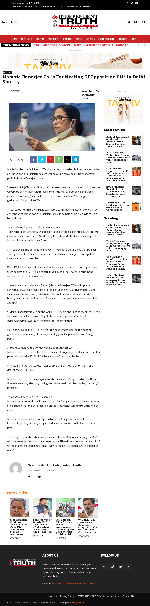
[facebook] (29, 476)
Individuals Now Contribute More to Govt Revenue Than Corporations (117, 206)
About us (52, 596)
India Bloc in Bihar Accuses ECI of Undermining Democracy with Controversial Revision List (65, 527)
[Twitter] (121, 567)
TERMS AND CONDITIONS (91, 596)
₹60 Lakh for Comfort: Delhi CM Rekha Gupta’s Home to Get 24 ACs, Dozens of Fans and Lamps (117, 174)
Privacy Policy (67, 596)
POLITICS (7, 72)
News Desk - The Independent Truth (90, 94)
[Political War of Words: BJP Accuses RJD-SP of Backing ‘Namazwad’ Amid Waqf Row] (42, 507)
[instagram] (34, 476)
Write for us (113, 596)
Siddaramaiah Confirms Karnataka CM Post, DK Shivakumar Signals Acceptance (18, 527)
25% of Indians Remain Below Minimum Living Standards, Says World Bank (115, 192)
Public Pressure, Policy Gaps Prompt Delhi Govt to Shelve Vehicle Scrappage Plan (118, 157)
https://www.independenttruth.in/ (42, 470)
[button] (143, 22)
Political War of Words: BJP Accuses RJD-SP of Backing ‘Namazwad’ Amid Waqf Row (42, 526)
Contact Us (128, 596)
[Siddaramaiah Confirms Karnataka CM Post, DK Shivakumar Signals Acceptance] (19, 507)
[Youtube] (129, 567)
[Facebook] (104, 567)
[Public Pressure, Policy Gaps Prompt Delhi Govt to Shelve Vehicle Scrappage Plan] (136, 156)
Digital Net (78, 602)
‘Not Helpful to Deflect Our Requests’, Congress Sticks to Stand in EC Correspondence (88, 526)
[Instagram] (112, 567)
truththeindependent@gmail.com (75, 583)
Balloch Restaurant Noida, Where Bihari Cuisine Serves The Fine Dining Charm (117, 142)
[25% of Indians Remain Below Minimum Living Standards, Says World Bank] (136, 190)
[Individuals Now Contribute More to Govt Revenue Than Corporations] (136, 206)
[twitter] (39, 476)
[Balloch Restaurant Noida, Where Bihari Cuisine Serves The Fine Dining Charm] (136, 140)
